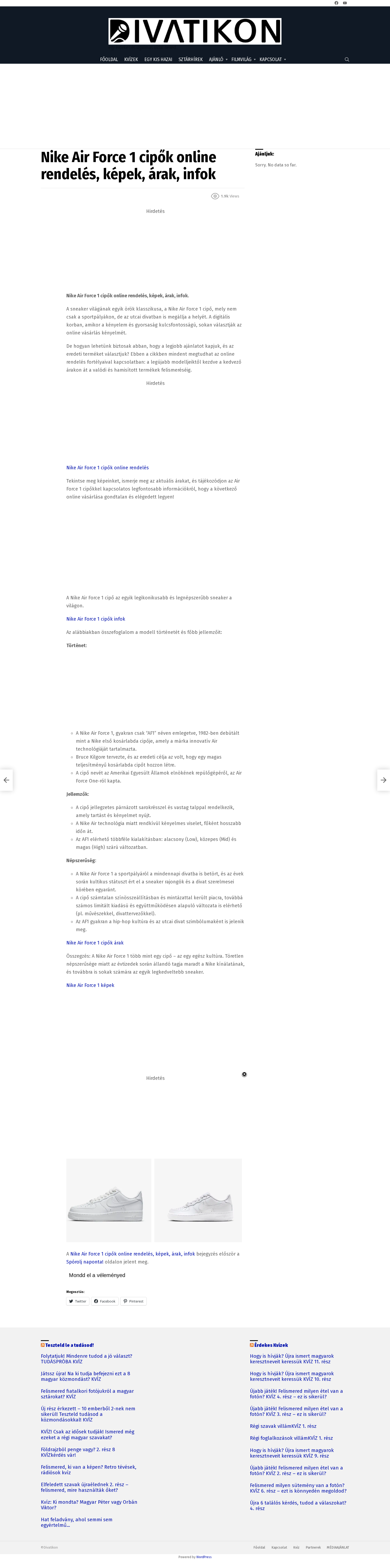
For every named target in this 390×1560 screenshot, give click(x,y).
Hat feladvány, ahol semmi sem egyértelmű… (76, 1522)
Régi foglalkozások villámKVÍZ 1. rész (291, 1438)
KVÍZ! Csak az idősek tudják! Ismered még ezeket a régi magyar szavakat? (87, 1434)
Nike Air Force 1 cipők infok (95, 619)
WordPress (204, 1557)
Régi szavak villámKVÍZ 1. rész (283, 1426)
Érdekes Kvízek (271, 1345)
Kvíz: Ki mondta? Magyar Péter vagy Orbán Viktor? (89, 1505)
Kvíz (296, 1547)
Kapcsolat (270, 59)
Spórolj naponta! (84, 1262)
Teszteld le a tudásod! (69, 1345)
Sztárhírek (191, 59)
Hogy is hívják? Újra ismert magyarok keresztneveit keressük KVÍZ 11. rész (292, 1359)
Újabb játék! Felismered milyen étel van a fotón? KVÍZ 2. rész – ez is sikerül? (296, 1470)
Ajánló (216, 59)
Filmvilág (241, 59)
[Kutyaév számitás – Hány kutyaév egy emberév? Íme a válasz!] (6, 780)
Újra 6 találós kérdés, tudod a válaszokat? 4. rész (298, 1505)
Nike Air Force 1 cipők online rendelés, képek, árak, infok (132, 1254)
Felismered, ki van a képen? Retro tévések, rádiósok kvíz (88, 1470)
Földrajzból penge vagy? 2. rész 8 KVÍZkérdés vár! (78, 1452)
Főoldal (109, 59)
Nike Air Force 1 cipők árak (95, 943)
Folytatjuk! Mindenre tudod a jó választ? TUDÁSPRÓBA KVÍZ (86, 1359)
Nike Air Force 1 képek (90, 985)
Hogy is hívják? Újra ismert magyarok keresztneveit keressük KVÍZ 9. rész (292, 1453)
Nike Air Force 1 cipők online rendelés (107, 468)
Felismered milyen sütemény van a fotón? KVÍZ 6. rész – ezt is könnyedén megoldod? (298, 1488)
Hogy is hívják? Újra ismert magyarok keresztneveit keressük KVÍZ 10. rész (292, 1376)
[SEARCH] (347, 59)
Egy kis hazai (158, 59)
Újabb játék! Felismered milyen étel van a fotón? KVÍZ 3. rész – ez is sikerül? (296, 1411)
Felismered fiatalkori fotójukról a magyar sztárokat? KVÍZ (87, 1394)
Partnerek (313, 1547)
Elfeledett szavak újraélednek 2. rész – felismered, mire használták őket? (84, 1487)
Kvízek (131, 59)
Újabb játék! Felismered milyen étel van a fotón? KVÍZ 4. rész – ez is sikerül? (296, 1394)
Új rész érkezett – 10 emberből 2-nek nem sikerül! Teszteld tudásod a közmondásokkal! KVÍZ (88, 1414)
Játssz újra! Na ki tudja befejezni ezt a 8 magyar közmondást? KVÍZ (85, 1376)
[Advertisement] (195, 106)
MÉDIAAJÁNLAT (338, 1547)
